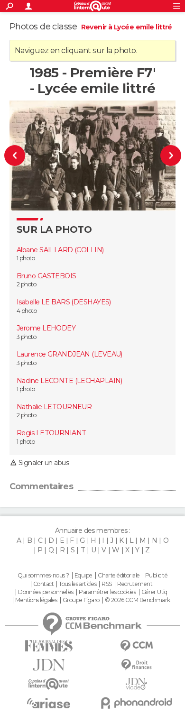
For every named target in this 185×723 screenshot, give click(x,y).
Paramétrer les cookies (107, 592)
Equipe (83, 575)
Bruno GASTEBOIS (46, 276)
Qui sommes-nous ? (43, 575)
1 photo (26, 258)
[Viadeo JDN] (136, 684)
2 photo (26, 284)
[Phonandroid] (136, 703)
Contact (43, 584)
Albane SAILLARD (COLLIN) (60, 250)
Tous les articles (77, 584)
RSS (106, 584)
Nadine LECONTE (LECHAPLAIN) (69, 380)
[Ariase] (48, 703)
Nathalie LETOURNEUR (54, 407)
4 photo (27, 310)
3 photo (26, 336)
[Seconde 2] (166, 156)
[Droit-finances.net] (136, 665)
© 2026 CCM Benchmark (137, 600)
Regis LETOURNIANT (51, 433)
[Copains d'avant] (48, 684)
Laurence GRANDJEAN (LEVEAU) (69, 354)
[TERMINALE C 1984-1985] (19, 156)
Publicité (156, 575)
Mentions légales (36, 600)
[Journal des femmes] (48, 646)
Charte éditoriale (118, 575)
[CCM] (136, 646)
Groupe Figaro (81, 600)
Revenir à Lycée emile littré (126, 27)
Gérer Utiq (154, 592)
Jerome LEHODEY (46, 328)
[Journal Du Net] (48, 665)
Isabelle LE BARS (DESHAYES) (64, 302)
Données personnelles (46, 592)
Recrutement (134, 584)
